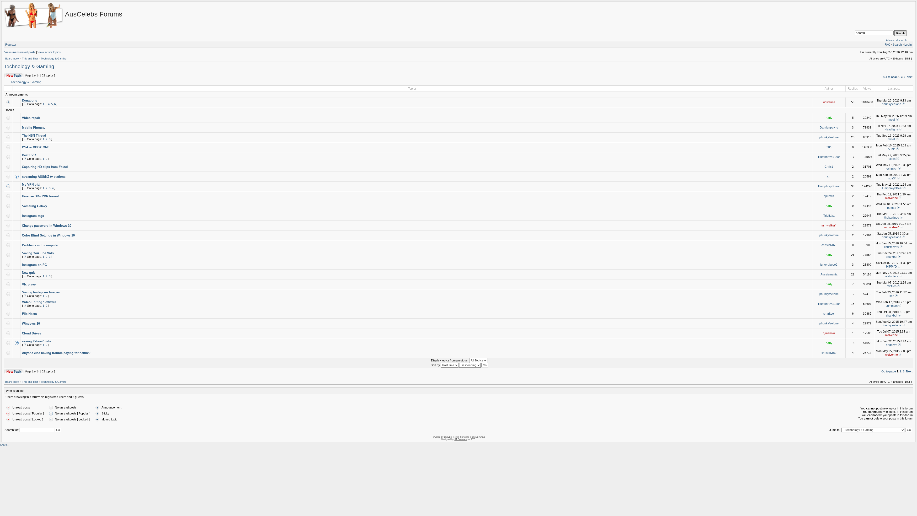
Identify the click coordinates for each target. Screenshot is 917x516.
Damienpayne (829, 127)
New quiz (29, 272)
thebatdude (891, 217)
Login (908, 44)
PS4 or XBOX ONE (35, 147)
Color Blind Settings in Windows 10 (48, 235)
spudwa (829, 196)
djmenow (829, 333)
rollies (892, 159)
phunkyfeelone (891, 104)
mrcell (892, 119)
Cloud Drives (31, 333)
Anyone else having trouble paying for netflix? (56, 353)
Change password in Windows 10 (46, 225)
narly (829, 117)
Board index (12, 58)
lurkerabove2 (828, 264)
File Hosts (29, 314)
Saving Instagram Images (41, 292)
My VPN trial (31, 184)
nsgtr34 (891, 178)
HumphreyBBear (829, 157)
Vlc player (29, 284)
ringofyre (891, 345)
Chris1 (829, 166)
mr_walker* (828, 225)
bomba (891, 208)
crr (829, 176)
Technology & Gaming (53, 58)
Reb (891, 296)
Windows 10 (31, 323)
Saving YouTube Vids (38, 253)
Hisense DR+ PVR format (40, 196)
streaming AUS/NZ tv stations (43, 176)
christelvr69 (829, 245)
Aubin (892, 149)
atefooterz (891, 276)
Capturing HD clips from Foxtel (45, 167)
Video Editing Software (39, 302)
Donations (29, 100)
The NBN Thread (34, 135)
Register (10, 44)
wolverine (829, 102)
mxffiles (891, 286)
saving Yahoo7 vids (36, 341)
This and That (30, 58)
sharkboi (891, 256)
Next (909, 76)
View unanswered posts (19, 52)
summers (892, 305)
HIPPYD (891, 266)
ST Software (460, 439)
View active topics (49, 52)
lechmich (891, 168)
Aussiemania (829, 274)
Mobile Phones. (33, 127)
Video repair (31, 118)
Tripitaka (829, 215)
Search (897, 44)
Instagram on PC (34, 265)
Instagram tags (33, 216)
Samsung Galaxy (34, 206)
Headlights (892, 129)
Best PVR (29, 155)
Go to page (890, 76)
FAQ (887, 44)
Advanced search (896, 40)
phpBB (447, 437)
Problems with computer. (40, 245)
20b (829, 147)
